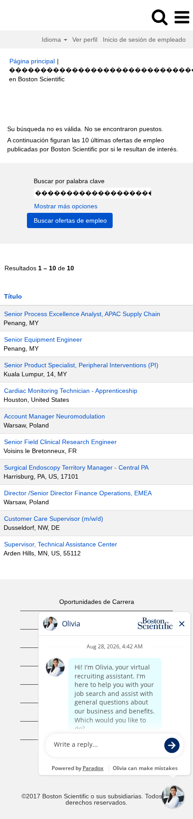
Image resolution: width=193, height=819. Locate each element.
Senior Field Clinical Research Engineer (60, 441)
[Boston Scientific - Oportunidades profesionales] (32, 17)
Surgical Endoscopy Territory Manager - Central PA (76, 467)
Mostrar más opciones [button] (65, 206)
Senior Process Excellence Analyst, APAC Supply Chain (82, 313)
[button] (182, 17)
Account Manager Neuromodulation (54, 416)
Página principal (32, 61)
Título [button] (13, 296)
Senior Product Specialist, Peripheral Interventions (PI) (81, 365)
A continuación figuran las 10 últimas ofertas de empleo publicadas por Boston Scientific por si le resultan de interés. (92, 144)
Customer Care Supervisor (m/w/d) (53, 518)
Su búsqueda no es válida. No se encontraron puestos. (85, 128)
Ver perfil (84, 39)
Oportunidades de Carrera (96, 601)
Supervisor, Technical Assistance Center (60, 544)
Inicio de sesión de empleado (144, 39)
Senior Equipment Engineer (43, 339)
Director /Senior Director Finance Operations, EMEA (78, 493)
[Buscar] (159, 16)
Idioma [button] (52, 39)
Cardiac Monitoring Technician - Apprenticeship (70, 390)
